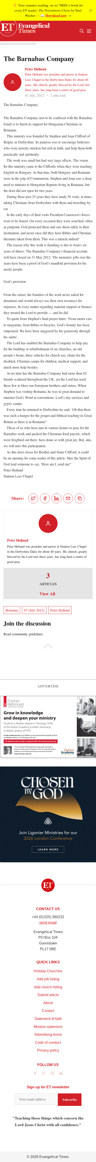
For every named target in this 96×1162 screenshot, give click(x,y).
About (48, 1003)
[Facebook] (34, 1073)
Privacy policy (48, 1050)
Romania (12, 610)
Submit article (48, 995)
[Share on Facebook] (45, 498)
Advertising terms (48, 1034)
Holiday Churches (48, 971)
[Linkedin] (61, 1073)
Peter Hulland (35, 68)
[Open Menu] (88, 31)
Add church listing (48, 987)
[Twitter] (43, 1073)
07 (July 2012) (34, 610)
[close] (90, 10)
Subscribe (70, 1099)
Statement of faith (48, 1019)
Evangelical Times (54, 1157)
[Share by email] (68, 498)
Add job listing (48, 979)
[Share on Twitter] (33, 498)
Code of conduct (48, 1042)
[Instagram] (52, 1073)
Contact (48, 1011)
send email (48, 922)
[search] (81, 31)
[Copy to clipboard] (80, 498)
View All (47, 594)
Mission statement (48, 1027)
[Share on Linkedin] (56, 498)
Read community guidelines (23, 634)
